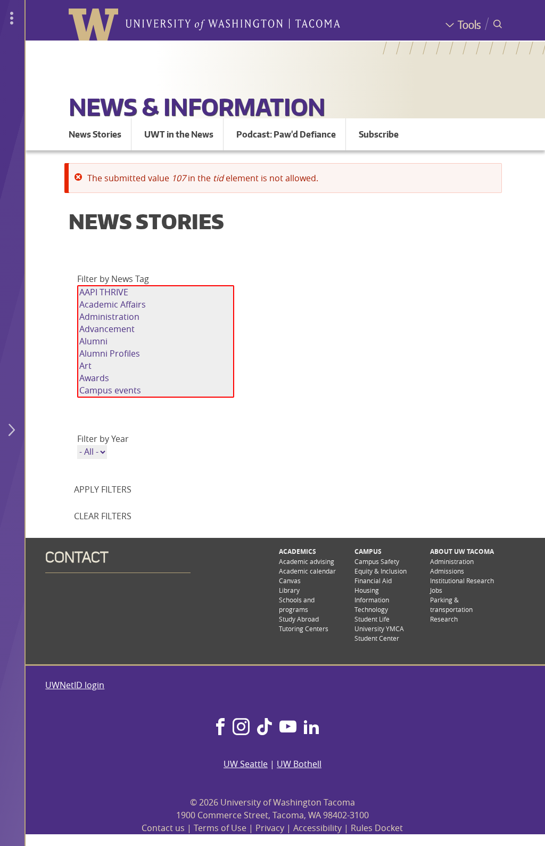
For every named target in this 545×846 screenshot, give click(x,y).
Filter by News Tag (113, 279)
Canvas (290, 580)
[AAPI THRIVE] (155, 292)
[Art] (155, 366)
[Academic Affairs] (155, 305)
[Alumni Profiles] (155, 354)
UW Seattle (246, 764)
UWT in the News (178, 134)
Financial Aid (373, 580)
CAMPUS (368, 551)
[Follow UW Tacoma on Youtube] (287, 727)
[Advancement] (155, 329)
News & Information (197, 106)
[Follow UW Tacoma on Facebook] (220, 727)
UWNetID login (74, 685)
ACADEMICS (297, 551)
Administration (452, 561)
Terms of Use (220, 828)
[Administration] (155, 317)
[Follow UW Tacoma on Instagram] (241, 727)
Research (444, 619)
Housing (366, 590)
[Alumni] (155, 341)
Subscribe (379, 134)
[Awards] (155, 378)
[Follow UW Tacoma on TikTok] (264, 727)
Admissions (447, 571)
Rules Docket (377, 828)
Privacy (269, 828)
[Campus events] (155, 390)
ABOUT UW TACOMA (462, 551)
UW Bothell (299, 764)
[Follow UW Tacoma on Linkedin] (311, 727)
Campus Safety (376, 561)
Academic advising (306, 561)
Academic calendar (307, 571)
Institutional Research (462, 580)
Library (289, 590)
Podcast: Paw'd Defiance (286, 134)
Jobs (436, 590)
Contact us (163, 828)
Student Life (372, 619)
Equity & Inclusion (380, 571)
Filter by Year (103, 439)
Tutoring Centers (303, 628)
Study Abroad (299, 619)
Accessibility (317, 828)
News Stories (95, 134)
